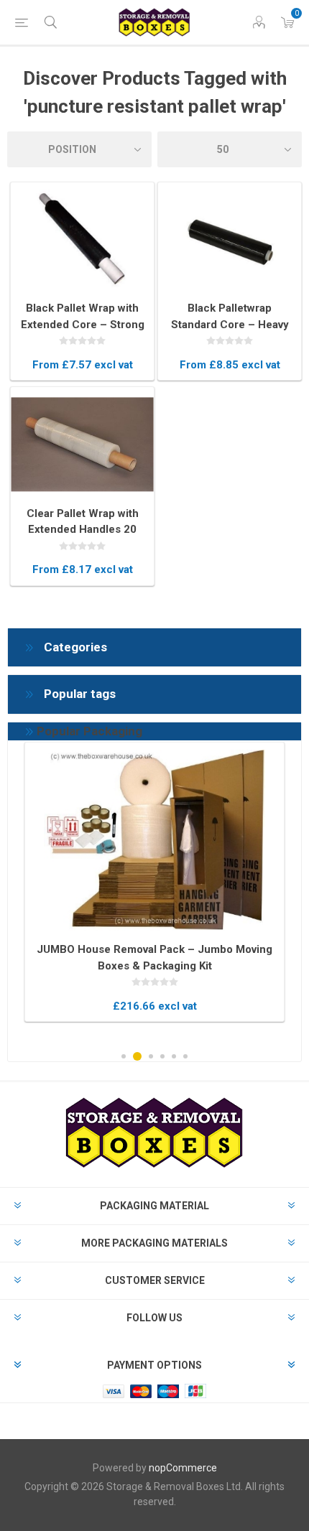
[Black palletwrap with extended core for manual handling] (82, 239)
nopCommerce (183, 1468)
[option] (154, 881)
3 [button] (151, 1056)
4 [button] (162, 1056)
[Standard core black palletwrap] (229, 239)
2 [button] (137, 1056)
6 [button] (185, 1056)
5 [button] (174, 1056)
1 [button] (123, 1056)
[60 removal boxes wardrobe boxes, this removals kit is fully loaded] (154, 840)
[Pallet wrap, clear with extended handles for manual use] (82, 444)
